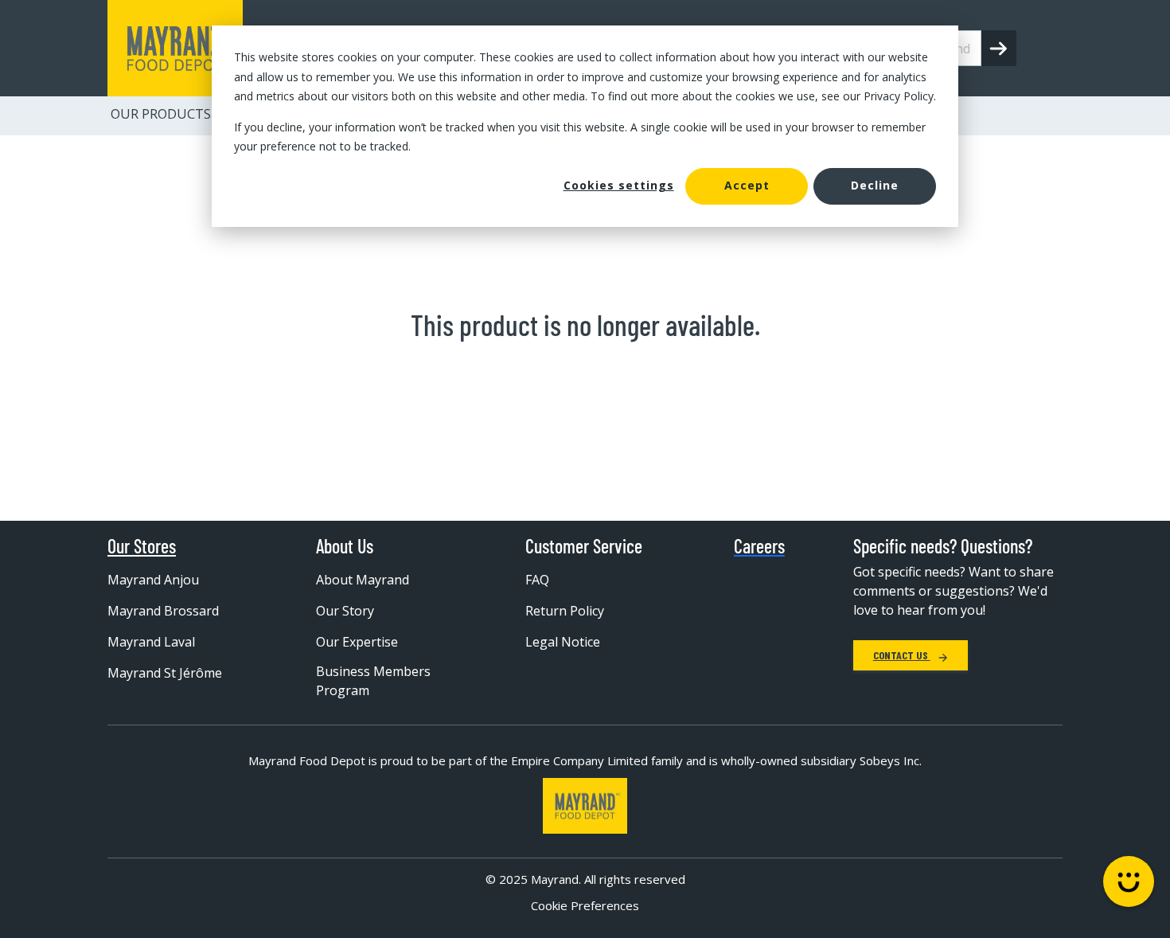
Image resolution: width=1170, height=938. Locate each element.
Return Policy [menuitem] (564, 610)
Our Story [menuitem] (345, 610)
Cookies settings (619, 185)
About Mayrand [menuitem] (362, 579)
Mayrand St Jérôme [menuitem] (164, 673)
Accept (747, 185)
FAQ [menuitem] (537, 579)
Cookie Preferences (585, 905)
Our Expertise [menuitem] (357, 642)
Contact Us (901, 655)
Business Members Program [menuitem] (373, 680)
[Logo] (585, 806)
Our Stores (141, 546)
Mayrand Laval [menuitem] (151, 642)
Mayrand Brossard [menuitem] (163, 610)
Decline (875, 185)
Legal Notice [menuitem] (562, 642)
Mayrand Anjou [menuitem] (153, 579)
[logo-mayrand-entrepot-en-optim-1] (175, 48)
